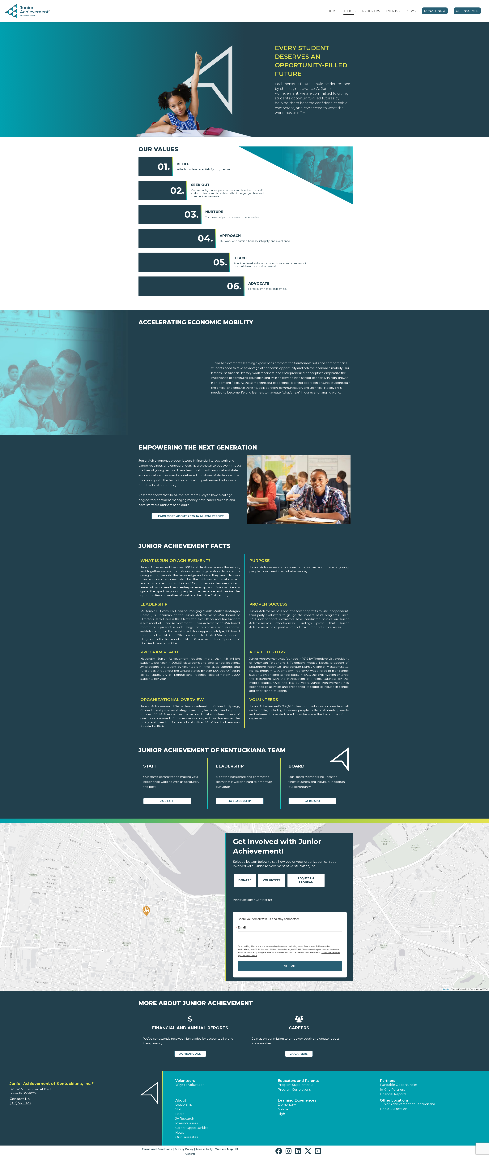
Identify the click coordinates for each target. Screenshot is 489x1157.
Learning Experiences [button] (297, 1100)
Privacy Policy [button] (184, 1148)
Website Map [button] (224, 1148)
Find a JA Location (393, 1109)
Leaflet (446, 989)
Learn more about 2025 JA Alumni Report (190, 516)
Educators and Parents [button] (298, 1080)
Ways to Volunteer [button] (189, 1085)
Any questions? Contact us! (252, 900)
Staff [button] (179, 1109)
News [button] (179, 1132)
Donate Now (435, 11)
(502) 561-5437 (20, 1103)
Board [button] (180, 1114)
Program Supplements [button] (295, 1085)
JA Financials (190, 1053)
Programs (371, 11)
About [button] (180, 1100)
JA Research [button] (184, 1118)
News (411, 11)
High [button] (281, 1114)
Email (242, 927)
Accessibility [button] (204, 1148)
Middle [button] (283, 1109)
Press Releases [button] (186, 1123)
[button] (355, 11)
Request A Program (306, 880)
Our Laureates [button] (186, 1137)
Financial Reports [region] (393, 1094)
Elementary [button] (287, 1104)
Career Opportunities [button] (191, 1128)
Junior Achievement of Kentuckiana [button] (407, 1104)
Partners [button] (387, 1080)
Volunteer (272, 880)
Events (392, 11)
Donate (244, 880)
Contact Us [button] (20, 1099)
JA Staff (167, 801)
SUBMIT (290, 966)
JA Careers (299, 1053)
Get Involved (467, 11)
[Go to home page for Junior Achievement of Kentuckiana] (28, 11)
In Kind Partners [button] (392, 1089)
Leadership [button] (183, 1104)
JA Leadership (240, 801)
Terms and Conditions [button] (157, 1148)
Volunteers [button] (185, 1080)
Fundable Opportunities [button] (398, 1085)
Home (332, 11)
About (348, 11)
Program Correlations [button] (294, 1089)
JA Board (312, 801)
